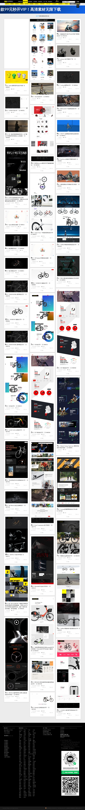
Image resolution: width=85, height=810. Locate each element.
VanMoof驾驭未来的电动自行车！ (68, 244)
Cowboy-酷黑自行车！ (66, 85)
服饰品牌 (8, 89)
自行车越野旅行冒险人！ (66, 782)
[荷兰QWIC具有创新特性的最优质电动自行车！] (42, 670)
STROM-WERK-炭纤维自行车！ (17, 294)
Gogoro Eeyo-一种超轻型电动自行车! (43, 232)
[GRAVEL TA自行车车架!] (16, 534)
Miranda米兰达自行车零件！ (41, 586)
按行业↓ (7, 3)
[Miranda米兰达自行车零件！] (42, 560)
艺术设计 (17, 250)
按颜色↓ (22, 3)
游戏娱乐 (60, 449)
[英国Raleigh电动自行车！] (68, 537)
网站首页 (20, 1)
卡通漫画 (12, 226)
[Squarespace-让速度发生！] (16, 771)
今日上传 (48, 3)
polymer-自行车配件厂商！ (67, 59)
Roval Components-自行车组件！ (42, 525)
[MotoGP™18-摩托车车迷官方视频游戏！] (16, 728)
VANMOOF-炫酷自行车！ (41, 283)
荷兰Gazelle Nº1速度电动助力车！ (69, 108)
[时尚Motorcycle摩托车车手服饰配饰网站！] (42, 133)
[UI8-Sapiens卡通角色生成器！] (42, 250)
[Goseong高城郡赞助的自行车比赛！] (68, 482)
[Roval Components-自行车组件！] (42, 482)
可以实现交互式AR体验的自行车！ (17, 480)
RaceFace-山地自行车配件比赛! (68, 159)
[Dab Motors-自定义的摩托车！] (16, 497)
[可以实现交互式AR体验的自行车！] (16, 459)
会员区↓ (36, 3)
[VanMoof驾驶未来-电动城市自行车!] (68, 595)
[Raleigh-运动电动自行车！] (42, 699)
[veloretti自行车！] (42, 89)
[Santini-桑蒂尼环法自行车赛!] (16, 77)
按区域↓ (17, 3)
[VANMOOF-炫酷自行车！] (42, 275)
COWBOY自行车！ (13, 110)
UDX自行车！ (38, 344)
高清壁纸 (40, 1)
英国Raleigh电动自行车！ (66, 556)
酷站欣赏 (25, 1)
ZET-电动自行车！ (65, 368)
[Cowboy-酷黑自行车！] (68, 77)
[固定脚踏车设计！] (16, 240)
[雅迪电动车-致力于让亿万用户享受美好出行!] (68, 26)
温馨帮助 (60, 3)
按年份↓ (27, 3)
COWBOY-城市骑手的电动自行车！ (69, 710)
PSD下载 (45, 1)
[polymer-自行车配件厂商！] (68, 51)
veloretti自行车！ (38, 96)
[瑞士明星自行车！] (16, 263)
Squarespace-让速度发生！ (15, 780)
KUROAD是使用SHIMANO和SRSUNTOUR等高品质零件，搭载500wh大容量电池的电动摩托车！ (16, 199)
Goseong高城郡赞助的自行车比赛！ (69, 509)
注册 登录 (78, 3)
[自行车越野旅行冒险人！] (68, 763)
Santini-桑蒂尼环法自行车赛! (16, 85)
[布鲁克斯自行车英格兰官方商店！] (68, 176)
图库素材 (30, 1)
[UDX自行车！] (42, 318)
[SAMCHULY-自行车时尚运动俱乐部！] (68, 727)
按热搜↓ (32, 3)
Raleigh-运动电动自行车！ (41, 707)
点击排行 (54, 3)
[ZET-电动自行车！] (68, 328)
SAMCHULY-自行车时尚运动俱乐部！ (70, 735)
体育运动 (64, 739)
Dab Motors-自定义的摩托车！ (16, 505)
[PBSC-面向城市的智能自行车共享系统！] (68, 266)
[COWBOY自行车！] (16, 102)
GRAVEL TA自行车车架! (16, 554)
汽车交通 (60, 37)
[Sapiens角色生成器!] (16, 217)
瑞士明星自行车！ (13, 271)
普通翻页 (72, 3)
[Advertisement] (16, 44)
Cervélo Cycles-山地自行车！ (16, 430)
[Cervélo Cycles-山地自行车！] (16, 422)
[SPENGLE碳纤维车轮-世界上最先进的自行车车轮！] (16, 654)
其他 (16, 226)
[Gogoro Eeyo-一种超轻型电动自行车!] (42, 203)
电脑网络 (8, 226)
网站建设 (50, 1)
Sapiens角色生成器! (13, 224)
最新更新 (42, 3)
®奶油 (66, 3)
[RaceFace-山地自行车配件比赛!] (68, 151)
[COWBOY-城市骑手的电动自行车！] (68, 674)
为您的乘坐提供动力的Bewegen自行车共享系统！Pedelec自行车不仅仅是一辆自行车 (42, 649)
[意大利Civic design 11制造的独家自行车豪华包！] (42, 754)
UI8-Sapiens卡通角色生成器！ (42, 258)
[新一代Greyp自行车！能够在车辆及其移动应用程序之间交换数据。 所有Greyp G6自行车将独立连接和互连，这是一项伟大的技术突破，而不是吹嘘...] (16, 583)
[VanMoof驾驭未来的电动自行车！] (68, 219)
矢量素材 (35, 1)
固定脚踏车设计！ (13, 248)
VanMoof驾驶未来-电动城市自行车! (69, 628)
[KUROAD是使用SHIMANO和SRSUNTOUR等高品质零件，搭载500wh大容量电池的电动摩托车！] (16, 171)
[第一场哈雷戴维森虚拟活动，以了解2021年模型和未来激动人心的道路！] (16, 126)
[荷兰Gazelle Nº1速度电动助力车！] (68, 101)
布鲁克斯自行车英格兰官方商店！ (69, 184)
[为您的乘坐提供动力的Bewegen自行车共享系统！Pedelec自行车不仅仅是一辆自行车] (42, 621)
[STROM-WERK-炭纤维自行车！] (16, 286)
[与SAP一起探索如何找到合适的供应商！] (68, 126)
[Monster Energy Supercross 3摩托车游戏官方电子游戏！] (68, 411)
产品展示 (60, 62)
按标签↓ (12, 3)
